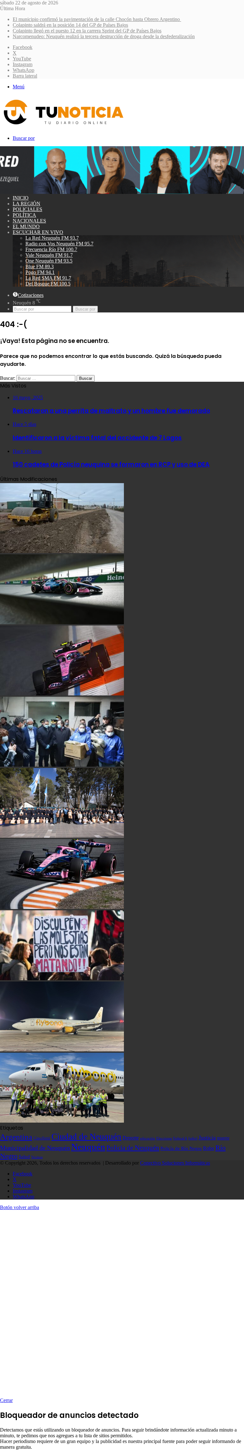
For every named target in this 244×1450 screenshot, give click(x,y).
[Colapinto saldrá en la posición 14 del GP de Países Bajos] (62, 622)
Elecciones (164, 1138)
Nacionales (29, 220)
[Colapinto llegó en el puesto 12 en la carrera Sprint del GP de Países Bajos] (62, 693)
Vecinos (37, 1157)
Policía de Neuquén (132, 1148)
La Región (26, 203)
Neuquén (88, 1147)
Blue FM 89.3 (39, 266)
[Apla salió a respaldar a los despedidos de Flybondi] (62, 1121)
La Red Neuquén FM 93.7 (52, 238)
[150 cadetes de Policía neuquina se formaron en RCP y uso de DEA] (62, 836)
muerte (223, 1137)
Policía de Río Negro (181, 1148)
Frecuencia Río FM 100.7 (51, 249)
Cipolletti (41, 1138)
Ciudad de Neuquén (86, 1136)
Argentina (16, 1136)
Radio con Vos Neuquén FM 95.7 (59, 243)
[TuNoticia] (63, 126)
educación (147, 1138)
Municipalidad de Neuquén (35, 1147)
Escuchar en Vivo (38, 232)
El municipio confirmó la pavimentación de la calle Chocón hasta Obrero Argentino (97, 19)
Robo (208, 1148)
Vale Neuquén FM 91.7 (49, 255)
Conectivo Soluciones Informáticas (175, 1163)
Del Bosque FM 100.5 (48, 283)
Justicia (207, 1137)
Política (24, 215)
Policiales (27, 209)
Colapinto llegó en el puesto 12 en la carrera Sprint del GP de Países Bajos (87, 30)
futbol (192, 1138)
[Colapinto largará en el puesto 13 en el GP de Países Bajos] (62, 907)
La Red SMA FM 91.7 (48, 278)
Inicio (21, 198)
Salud (24, 1156)
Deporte (131, 1137)
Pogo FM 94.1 (40, 272)
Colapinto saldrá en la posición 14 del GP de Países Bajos (70, 25)
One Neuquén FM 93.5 (48, 260)
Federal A (180, 1138)
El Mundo (26, 226)
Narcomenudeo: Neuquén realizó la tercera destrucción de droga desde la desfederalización (104, 36)
